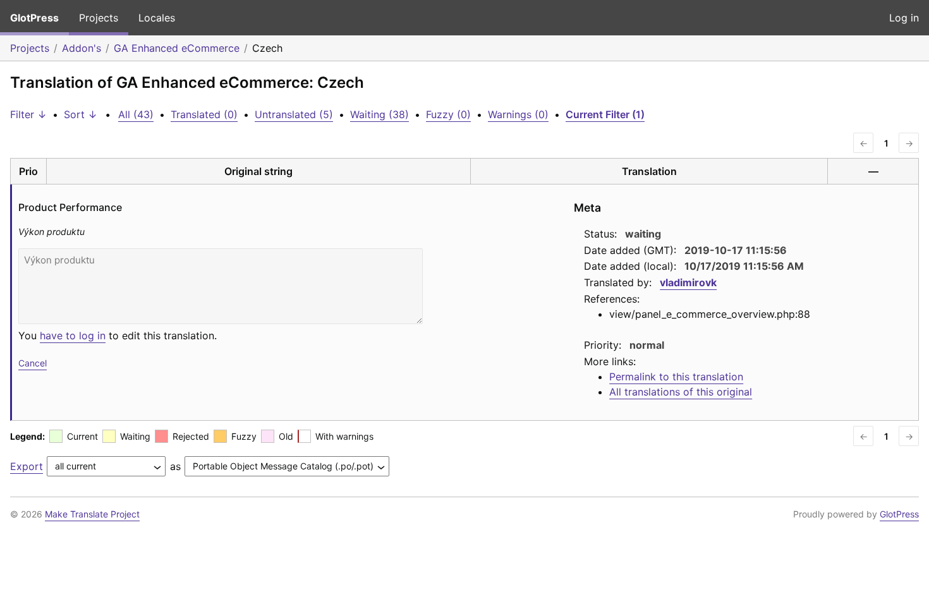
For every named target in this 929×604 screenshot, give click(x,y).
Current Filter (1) (605, 114)
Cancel (32, 363)
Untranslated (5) (294, 114)
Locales (156, 17)
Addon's (81, 48)
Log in (904, 17)
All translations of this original (680, 391)
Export (26, 466)
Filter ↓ (28, 114)
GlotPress (34, 17)
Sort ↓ (80, 114)
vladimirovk (688, 282)
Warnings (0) (518, 114)
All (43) (136, 114)
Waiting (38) (379, 114)
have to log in (73, 335)
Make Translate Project (92, 514)
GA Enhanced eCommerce (177, 48)
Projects (98, 17)
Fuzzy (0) (448, 114)
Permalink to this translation (676, 376)
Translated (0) (204, 114)
